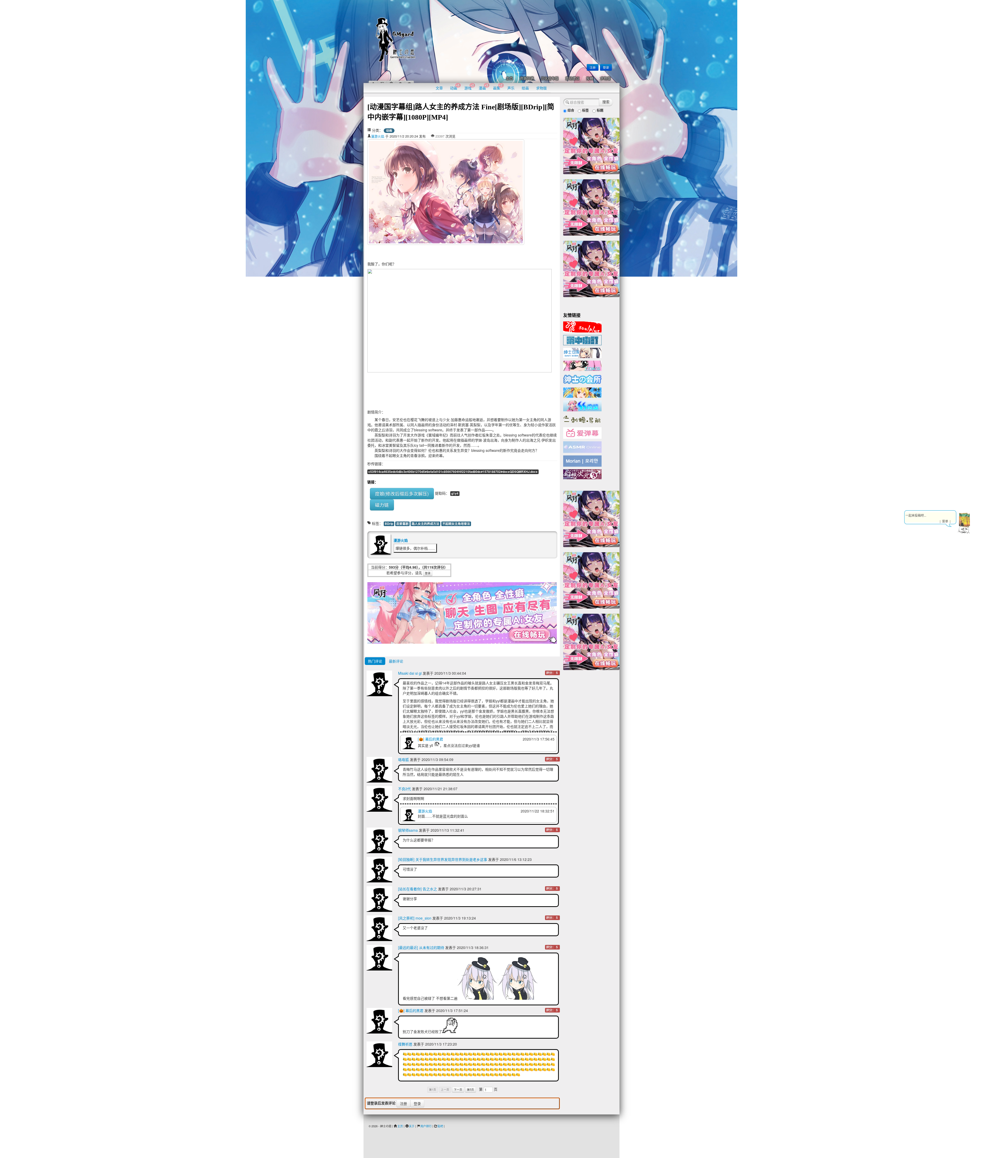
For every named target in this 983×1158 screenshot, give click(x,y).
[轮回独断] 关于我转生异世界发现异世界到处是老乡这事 (442, 859)
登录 (606, 67)
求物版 (605, 78)
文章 (439, 87)
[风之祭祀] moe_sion (414, 918)
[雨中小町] (582, 339)
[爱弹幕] (582, 432)
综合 (570, 110)
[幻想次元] (582, 473)
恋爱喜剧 (402, 523)
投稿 (589, 78)
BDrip (389, 523)
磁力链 (382, 505)
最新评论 (396, 661)
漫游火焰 (377, 136)
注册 (593, 67)
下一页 (458, 1089)
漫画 (483, 86)
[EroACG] (582, 365)
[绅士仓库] (582, 352)
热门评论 (375, 661)
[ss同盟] (582, 405)
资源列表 (527, 78)
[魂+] (582, 326)
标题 (599, 110)
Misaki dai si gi (410, 673)
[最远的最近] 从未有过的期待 (421, 947)
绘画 (525, 87)
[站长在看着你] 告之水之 (417, 888)
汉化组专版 (550, 78)
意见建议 (572, 78)
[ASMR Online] (582, 446)
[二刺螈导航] (582, 418)
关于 (411, 1126)
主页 (509, 78)
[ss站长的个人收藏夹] (582, 392)
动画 (455, 86)
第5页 (470, 1089)
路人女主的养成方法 (425, 523)
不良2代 (404, 788)
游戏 (469, 86)
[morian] (582, 460)
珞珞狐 (403, 759)
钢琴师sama (408, 830)
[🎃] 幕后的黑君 (430, 739)
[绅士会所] (582, 378)
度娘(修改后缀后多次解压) (402, 493)
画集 (498, 86)
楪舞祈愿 (405, 1044)
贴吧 (440, 1126)
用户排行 (426, 1126)
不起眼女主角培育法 (456, 523)
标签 (585, 110)
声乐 (511, 87)
